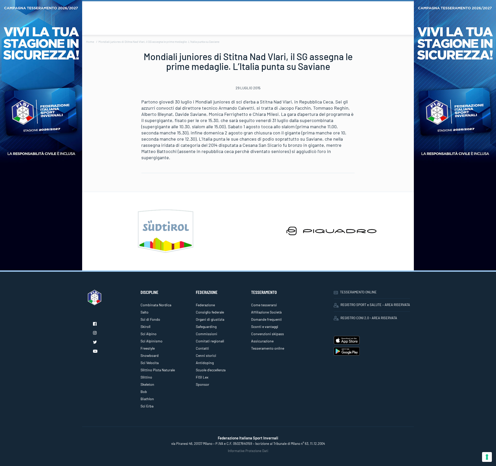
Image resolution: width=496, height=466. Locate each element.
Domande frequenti (266, 319)
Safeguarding (206, 326)
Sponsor (202, 384)
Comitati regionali (210, 341)
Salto (145, 312)
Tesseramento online (267, 348)
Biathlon (147, 399)
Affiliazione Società (266, 312)
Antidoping (205, 362)
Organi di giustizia (210, 319)
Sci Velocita (150, 362)
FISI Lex (202, 377)
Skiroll (145, 326)
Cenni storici (206, 355)
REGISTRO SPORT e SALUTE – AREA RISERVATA (375, 305)
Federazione (205, 305)
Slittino (146, 377)
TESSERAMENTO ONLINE (358, 292)
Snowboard (150, 355)
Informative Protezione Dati (248, 451)
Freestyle (148, 348)
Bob (144, 391)
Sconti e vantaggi (264, 326)
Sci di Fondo (150, 319)
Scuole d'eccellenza (211, 370)
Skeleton (147, 384)
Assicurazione (262, 341)
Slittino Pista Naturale (158, 370)
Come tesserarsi (264, 305)
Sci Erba (147, 406)
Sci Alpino (149, 334)
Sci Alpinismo (151, 341)
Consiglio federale (210, 312)
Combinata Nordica (156, 305)
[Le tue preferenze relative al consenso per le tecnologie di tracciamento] (487, 457)
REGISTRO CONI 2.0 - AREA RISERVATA (368, 318)
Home (90, 41)
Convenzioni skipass (267, 334)
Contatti (202, 348)
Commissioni (206, 334)
